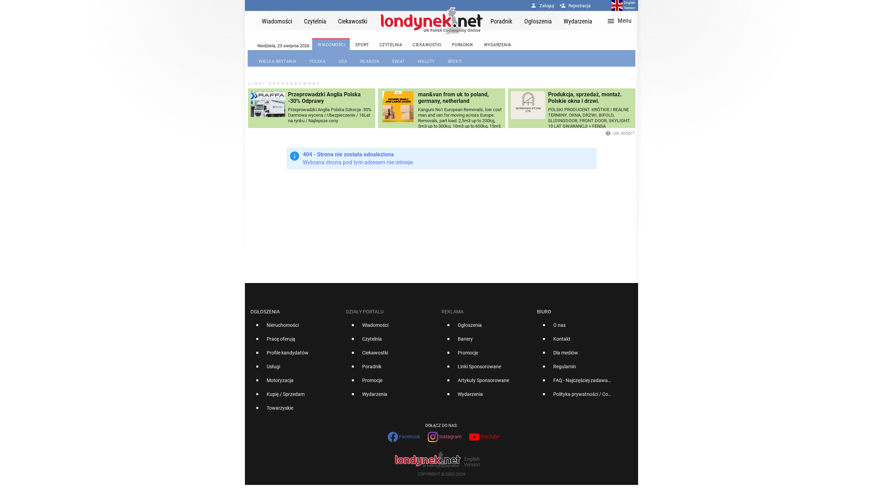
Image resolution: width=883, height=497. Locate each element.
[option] (295, 328)
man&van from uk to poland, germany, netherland (453, 97)
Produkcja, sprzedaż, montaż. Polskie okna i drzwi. (585, 97)
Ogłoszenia (265, 311)
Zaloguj (542, 5)
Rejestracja (575, 5)
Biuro (544, 311)
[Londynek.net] (432, 20)
